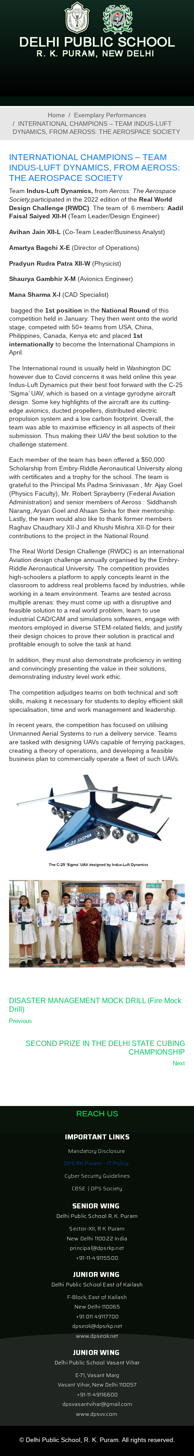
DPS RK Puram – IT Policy (96, 1163)
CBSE (79, 1188)
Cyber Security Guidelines (97, 1175)
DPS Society (106, 1188)
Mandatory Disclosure (96, 1151)
